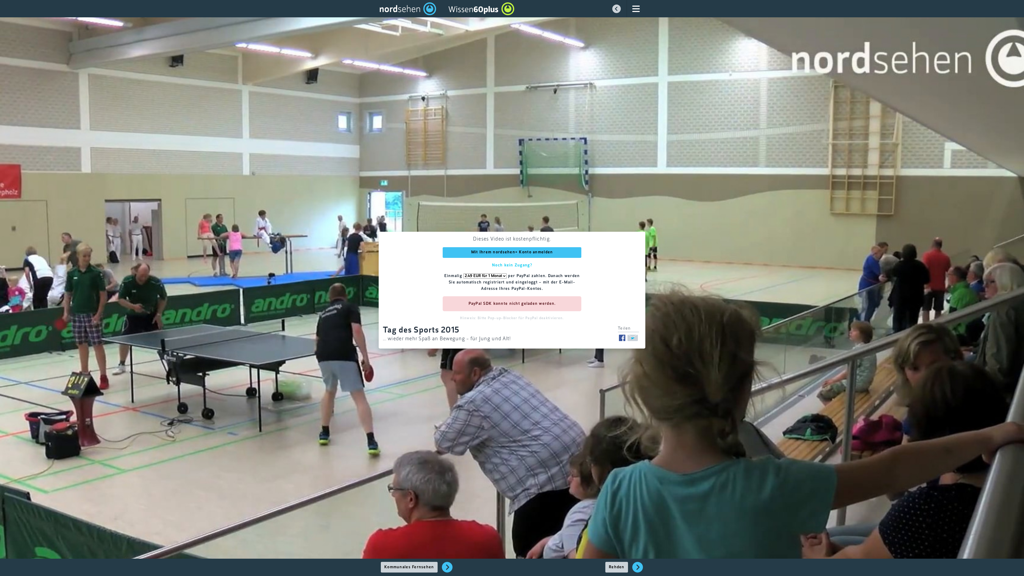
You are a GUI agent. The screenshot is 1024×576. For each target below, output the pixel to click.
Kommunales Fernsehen (409, 567)
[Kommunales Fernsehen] (447, 570)
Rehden (617, 567)
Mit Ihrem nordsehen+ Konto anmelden (512, 252)
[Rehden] (637, 570)
